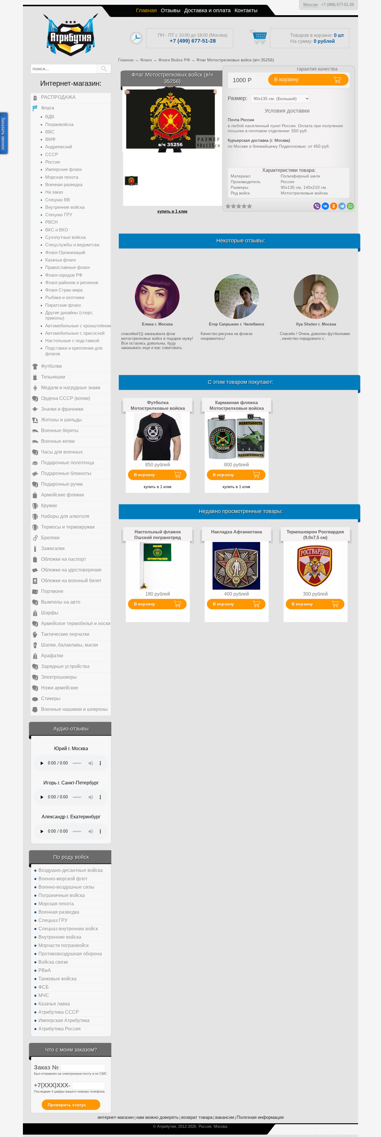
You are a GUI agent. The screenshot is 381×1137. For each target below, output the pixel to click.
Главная (146, 10)
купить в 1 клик (172, 211)
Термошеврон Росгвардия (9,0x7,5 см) (315, 534)
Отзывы (170, 10)
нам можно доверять (157, 1117)
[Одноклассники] (333, 206)
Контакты (246, 10)
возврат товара (197, 1117)
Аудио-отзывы (71, 729)
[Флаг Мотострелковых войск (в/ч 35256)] (172, 119)
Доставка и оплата (207, 10)
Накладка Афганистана (236, 531)
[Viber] (317, 206)
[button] (104, 69)
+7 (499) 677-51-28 (337, 4)
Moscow (310, 4)
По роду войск (71, 857)
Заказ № (47, 1067)
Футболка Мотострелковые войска (158, 405)
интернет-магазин (116, 1117)
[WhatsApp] (350, 206)
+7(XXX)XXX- (53, 1085)
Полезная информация (260, 1117)
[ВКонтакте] (325, 206)
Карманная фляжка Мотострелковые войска (237, 405)
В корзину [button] (286, 79)
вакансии (224, 1117)
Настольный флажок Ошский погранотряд (157, 534)
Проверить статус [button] (67, 1104)
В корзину (144, 474)
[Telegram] (342, 206)
